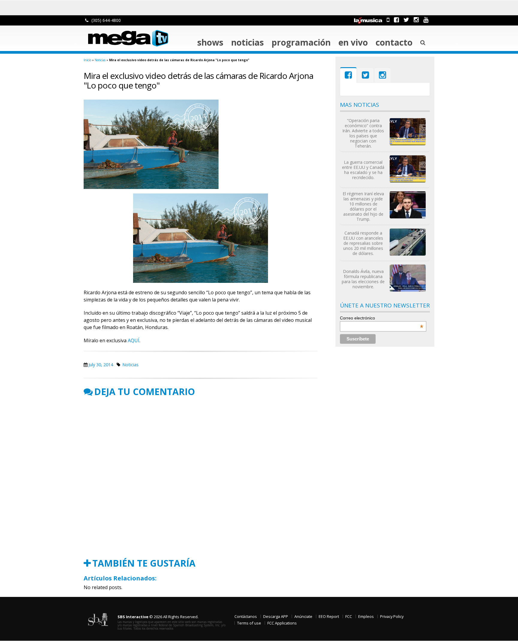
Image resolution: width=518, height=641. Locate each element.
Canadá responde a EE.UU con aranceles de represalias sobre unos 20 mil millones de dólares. (363, 243)
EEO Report (329, 616)
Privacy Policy (391, 616)
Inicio (87, 60)
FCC (348, 616)
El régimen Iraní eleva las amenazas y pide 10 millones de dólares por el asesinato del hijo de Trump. (363, 206)
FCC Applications (282, 623)
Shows (210, 42)
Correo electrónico (381, 318)
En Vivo (353, 42)
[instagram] (416, 20)
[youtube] (425, 20)
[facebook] (396, 20)
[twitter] (406, 20)
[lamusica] (368, 20)
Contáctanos (245, 616)
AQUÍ (133, 340)
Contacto (394, 42)
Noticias (247, 42)
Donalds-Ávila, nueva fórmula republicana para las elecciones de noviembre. (363, 278)
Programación (301, 42)
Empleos (366, 616)
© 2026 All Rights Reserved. (158, 616)
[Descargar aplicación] (388, 20)
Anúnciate (303, 616)
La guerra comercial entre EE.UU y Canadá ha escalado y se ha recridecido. (363, 169)
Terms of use (249, 623)
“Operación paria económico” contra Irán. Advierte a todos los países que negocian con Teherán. (363, 133)
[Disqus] (200, 478)
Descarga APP (275, 616)
